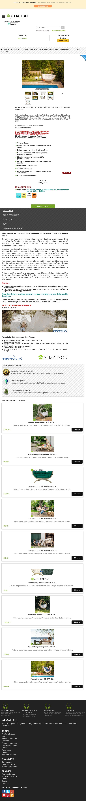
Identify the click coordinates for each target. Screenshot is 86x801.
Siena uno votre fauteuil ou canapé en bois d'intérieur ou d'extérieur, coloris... (42, 682)
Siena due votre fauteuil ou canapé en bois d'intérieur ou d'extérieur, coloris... (42, 554)
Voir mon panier (63, 40)
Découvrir (77, 429)
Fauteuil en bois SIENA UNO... (42, 679)
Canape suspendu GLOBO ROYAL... (42, 422)
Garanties (5, 781)
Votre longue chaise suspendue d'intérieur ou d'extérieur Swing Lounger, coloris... (42, 650)
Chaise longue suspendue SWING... (42, 454)
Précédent (23, 94)
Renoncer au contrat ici (10, 738)
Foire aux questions (9, 776)
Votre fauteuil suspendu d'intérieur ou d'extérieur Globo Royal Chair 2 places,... (42, 425)
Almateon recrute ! (9, 755)
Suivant (62, 94)
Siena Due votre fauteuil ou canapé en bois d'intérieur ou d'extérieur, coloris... (42, 489)
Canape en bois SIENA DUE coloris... (42, 486)
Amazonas (26, 128)
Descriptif (8, 211)
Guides (4, 779)
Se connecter (7, 762)
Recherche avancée (59, 30)
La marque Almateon (10, 745)
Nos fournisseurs (8, 774)
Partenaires (6, 750)
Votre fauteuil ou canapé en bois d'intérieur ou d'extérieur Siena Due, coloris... (42, 521)
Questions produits (12, 229)
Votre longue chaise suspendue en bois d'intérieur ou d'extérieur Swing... (43, 457)
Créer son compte (8, 764)
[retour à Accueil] (1, 49)
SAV (5, 224)
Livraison (7, 220)
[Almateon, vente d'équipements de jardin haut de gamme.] (12, 19)
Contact (5, 752)
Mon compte (22, 38)
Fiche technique (11, 215)
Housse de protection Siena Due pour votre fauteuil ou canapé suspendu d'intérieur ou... (42, 586)
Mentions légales (8, 734)
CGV (4, 736)
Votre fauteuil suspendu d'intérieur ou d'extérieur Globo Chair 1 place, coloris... (42, 618)
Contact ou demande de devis (24, 2)
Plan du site (6, 783)
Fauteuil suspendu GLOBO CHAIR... (42, 615)
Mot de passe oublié (9, 767)
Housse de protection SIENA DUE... (42, 583)
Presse (4, 748)
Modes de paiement (9, 743)
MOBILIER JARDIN (12, 49)
